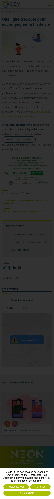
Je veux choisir (27, 493)
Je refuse (40, 486)
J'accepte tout (16, 486)
